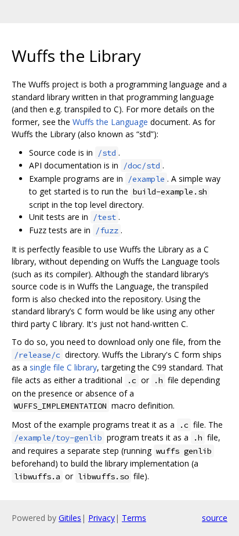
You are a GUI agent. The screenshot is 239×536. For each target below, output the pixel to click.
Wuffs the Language (110, 121)
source (214, 517)
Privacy (101, 517)
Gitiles (70, 517)
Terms (134, 517)
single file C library (63, 367)
